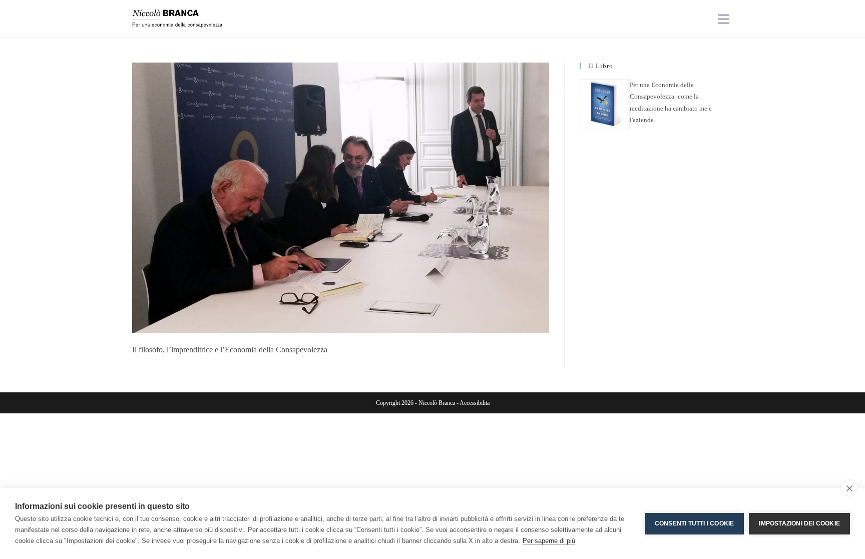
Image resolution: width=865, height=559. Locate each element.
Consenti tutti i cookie (694, 523)
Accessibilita (475, 402)
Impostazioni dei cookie (799, 523)
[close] (849, 487)
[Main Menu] (723, 19)
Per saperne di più (549, 540)
